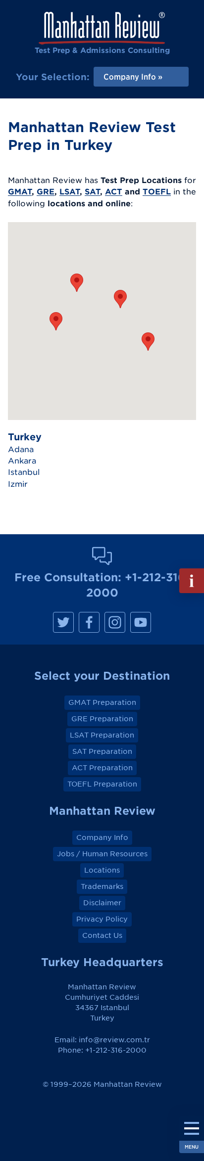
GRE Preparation (102, 719)
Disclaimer (102, 903)
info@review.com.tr (114, 1040)
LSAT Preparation (102, 735)
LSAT (69, 191)
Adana (21, 449)
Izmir (18, 483)
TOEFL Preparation (102, 784)
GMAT (20, 191)
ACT (113, 191)
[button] (148, 341)
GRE (45, 191)
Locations (102, 870)
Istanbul (24, 471)
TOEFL (157, 191)
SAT (92, 191)
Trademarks (102, 886)
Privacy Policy (102, 919)
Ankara (22, 460)
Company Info (102, 837)
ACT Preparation (102, 768)
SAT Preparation (102, 751)
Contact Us (102, 935)
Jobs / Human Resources (102, 854)
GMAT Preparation (102, 702)
